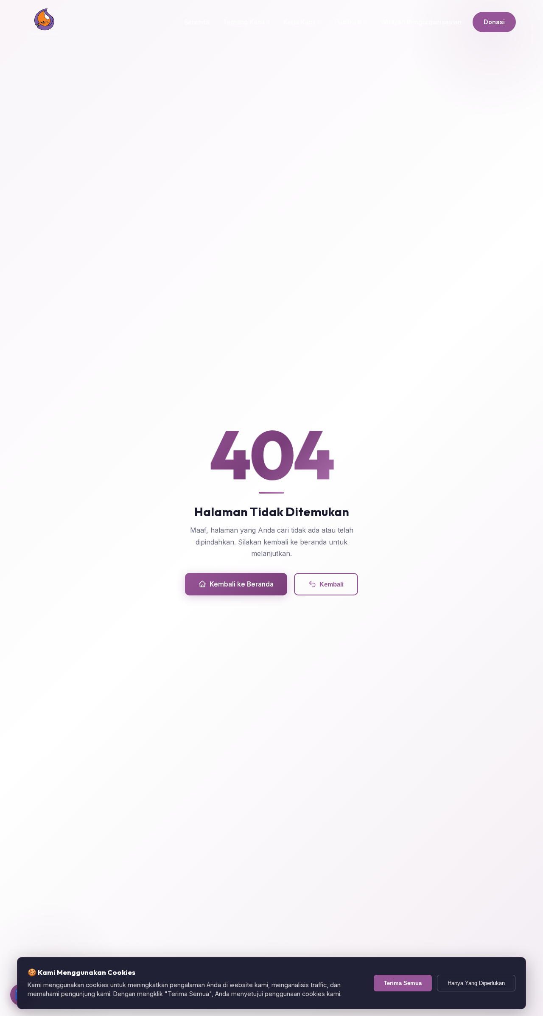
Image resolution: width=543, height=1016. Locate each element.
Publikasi (348, 21)
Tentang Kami (243, 21)
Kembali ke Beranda (242, 584)
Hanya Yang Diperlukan (476, 983)
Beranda (197, 21)
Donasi (494, 21)
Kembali (331, 584)
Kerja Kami (299, 21)
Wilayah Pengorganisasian (421, 21)
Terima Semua (403, 983)
